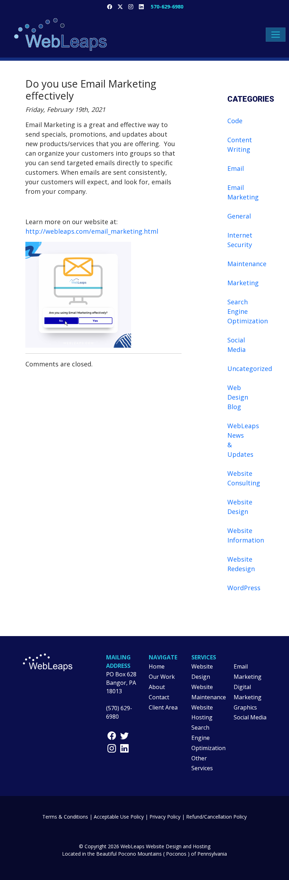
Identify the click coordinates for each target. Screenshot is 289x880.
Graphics (245, 707)
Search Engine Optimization (247, 311)
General (239, 216)
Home (157, 666)
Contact (159, 697)
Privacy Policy (164, 816)
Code (234, 120)
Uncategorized (249, 368)
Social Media (250, 717)
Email (235, 168)
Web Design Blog (237, 397)
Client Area (163, 707)
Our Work (162, 677)
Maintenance (246, 263)
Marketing (243, 283)
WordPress (243, 587)
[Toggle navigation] (275, 35)
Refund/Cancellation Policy (216, 816)
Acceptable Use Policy (119, 816)
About (157, 687)
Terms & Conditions (65, 816)
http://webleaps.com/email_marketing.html (91, 231)
